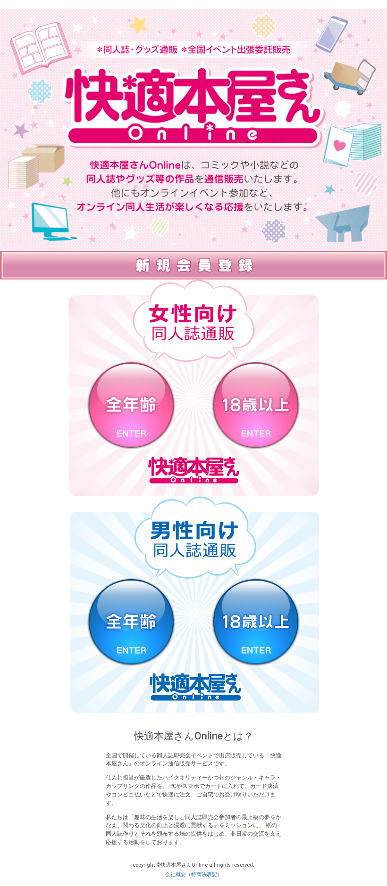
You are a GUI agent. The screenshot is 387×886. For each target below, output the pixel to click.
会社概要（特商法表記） (193, 874)
